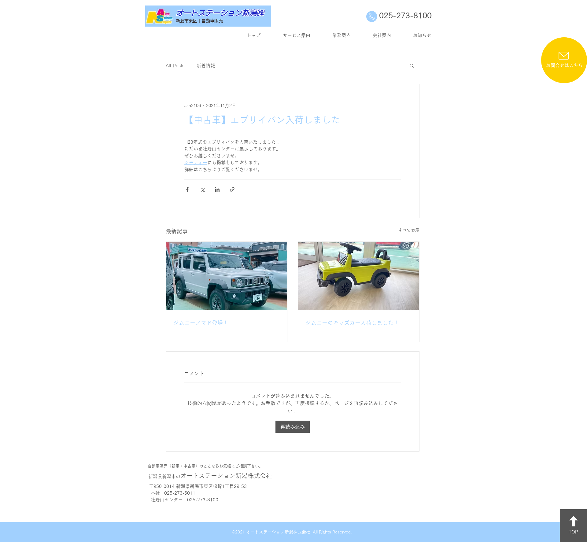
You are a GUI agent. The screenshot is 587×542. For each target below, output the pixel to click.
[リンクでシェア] (232, 189)
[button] (412, 65)
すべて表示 (408, 230)
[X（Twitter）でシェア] (202, 189)
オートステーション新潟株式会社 (210, 476)
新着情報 (206, 65)
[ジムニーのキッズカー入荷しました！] (358, 276)
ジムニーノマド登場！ (200, 323)
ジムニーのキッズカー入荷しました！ (352, 323)
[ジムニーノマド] (226, 276)
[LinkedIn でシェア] (217, 189)
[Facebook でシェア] (187, 189)
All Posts (175, 65)
